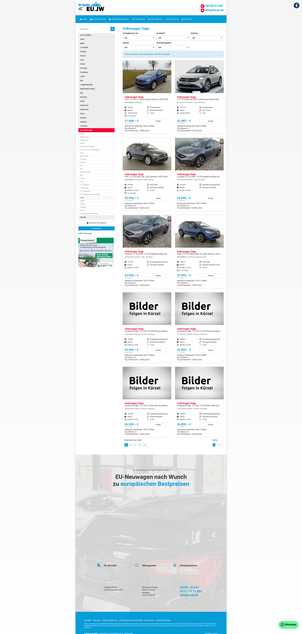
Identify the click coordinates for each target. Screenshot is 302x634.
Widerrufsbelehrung (110, 620)
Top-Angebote (138, 19)
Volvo (83, 217)
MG (81, 93)
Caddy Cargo (84, 137)
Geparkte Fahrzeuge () (97, 223)
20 (130, 445)
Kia (81, 81)
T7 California (84, 185)
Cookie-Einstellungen (163, 620)
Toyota (83, 126)
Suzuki (83, 122)
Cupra (83, 52)
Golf (81, 153)
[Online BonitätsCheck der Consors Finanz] (96, 252)
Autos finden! (99, 19)
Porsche (84, 109)
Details (158, 121)
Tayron (82, 201)
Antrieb (126, 43)
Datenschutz (149, 620)
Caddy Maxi (84, 140)
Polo (81, 175)
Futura (83, 68)
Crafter (82, 143)
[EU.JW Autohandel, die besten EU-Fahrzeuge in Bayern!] (91, 7)
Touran (82, 210)
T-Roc (82, 181)
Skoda (83, 118)
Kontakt (188, 19)
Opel (82, 101)
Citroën (84, 47)
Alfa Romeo (85, 35)
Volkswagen (86, 130)
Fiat (82, 60)
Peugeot (84, 105)
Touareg (83, 207)
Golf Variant (84, 156)
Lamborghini (86, 85)
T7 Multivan (84, 188)
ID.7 (81, 169)
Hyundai (84, 72)
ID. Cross (83, 159)
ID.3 (81, 165)
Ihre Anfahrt (156, 19)
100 (139, 445)
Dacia (83, 56)
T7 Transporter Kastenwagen (90, 194)
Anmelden (87, 620)
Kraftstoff (161, 33)
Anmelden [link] (97, 228)
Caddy (82, 134)
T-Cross (83, 178)
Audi (82, 39)
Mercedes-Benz (87, 89)
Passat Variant (85, 172)
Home (84, 19)
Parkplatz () (172, 19)
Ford (82, 64)
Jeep (82, 76)
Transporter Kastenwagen (89, 213)
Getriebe (194, 33)
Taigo (82, 197)
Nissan (83, 97)
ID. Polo (83, 162)
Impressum (97, 620)
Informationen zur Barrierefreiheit (131, 620)
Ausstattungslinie (164, 43)
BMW (82, 43)
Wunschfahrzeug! (120, 19)
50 (135, 445)
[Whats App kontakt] (288, 624)
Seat (82, 114)
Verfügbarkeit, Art (130, 33)
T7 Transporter (85, 191)
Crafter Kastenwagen (87, 146)
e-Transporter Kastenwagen (89, 150)
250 (144, 445)
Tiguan (82, 204)
